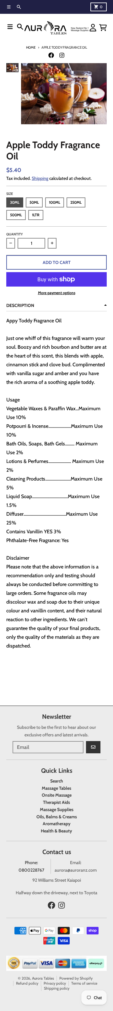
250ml (76, 202)
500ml (16, 214)
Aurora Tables (43, 978)
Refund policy (27, 983)
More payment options (56, 292)
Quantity (14, 234)
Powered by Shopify (76, 978)
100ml (54, 202)
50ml (34, 202)
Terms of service (84, 983)
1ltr (36, 214)
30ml (14, 202)
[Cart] (103, 27)
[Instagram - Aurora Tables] (62, 55)
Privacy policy (55, 983)
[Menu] (10, 26)
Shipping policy (56, 988)
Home (30, 47)
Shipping (40, 178)
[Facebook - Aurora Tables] (51, 55)
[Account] (93, 27)
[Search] (20, 26)
